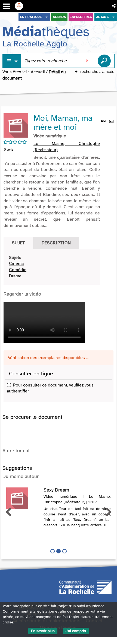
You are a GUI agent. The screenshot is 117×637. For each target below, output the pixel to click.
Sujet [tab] (18, 243)
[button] (114, 6)
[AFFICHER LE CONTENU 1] (52, 551)
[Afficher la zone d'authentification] (21, 6)
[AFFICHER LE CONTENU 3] (64, 551)
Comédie (17, 269)
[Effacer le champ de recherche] (87, 61)
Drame (15, 276)
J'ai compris (76, 631)
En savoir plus (43, 631)
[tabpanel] (51, 267)
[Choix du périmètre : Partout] (12, 61)
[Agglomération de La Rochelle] (85, 587)
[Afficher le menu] (6, 6)
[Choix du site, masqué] (46, 17)
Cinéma (16, 263)
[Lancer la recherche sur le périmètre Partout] (104, 61)
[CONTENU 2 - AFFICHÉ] (58, 551)
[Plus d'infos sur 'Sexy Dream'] (23, 498)
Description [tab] (56, 243)
